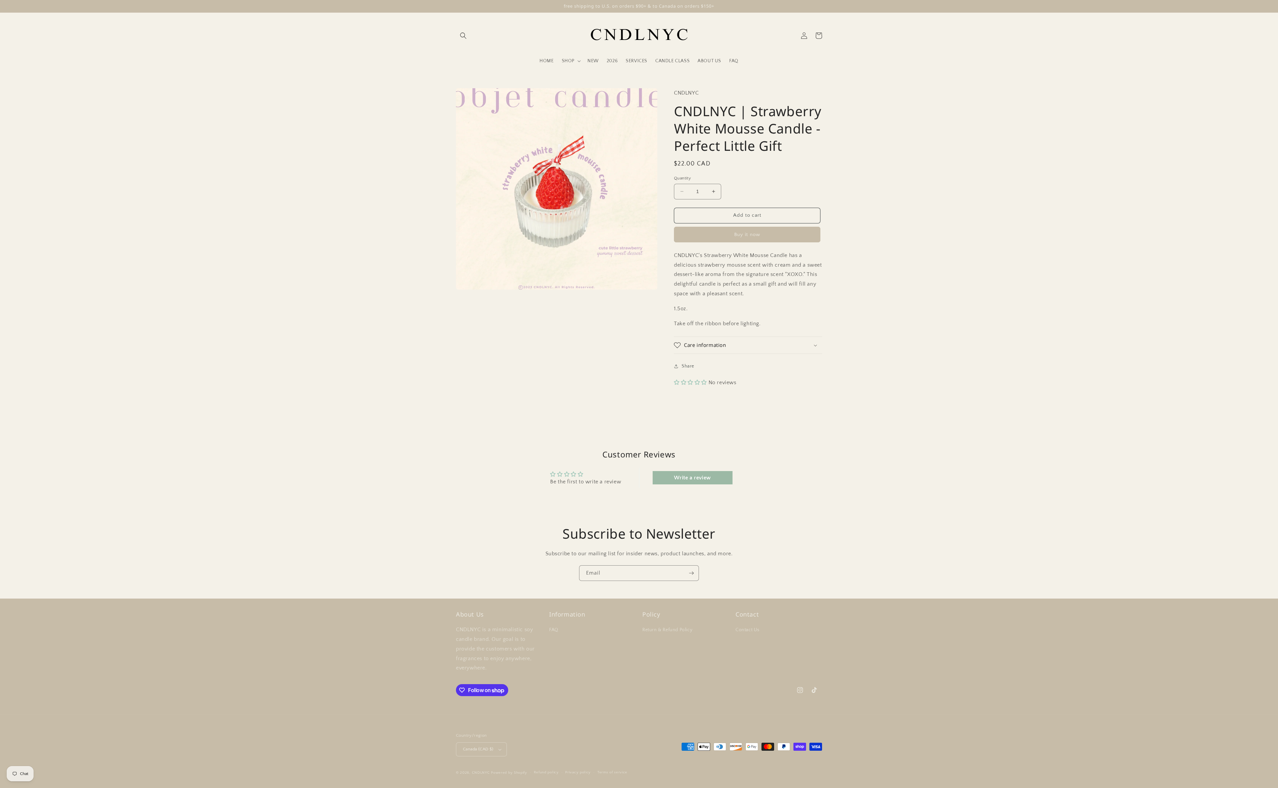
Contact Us (747, 630)
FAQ (553, 630)
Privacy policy (578, 772)
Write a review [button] (692, 478)
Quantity (682, 178)
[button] (463, 35)
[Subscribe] (691, 573)
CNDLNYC (481, 773)
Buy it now (747, 234)
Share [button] (688, 366)
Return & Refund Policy (667, 630)
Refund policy (546, 772)
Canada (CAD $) (478, 749)
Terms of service (612, 772)
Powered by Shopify (509, 773)
